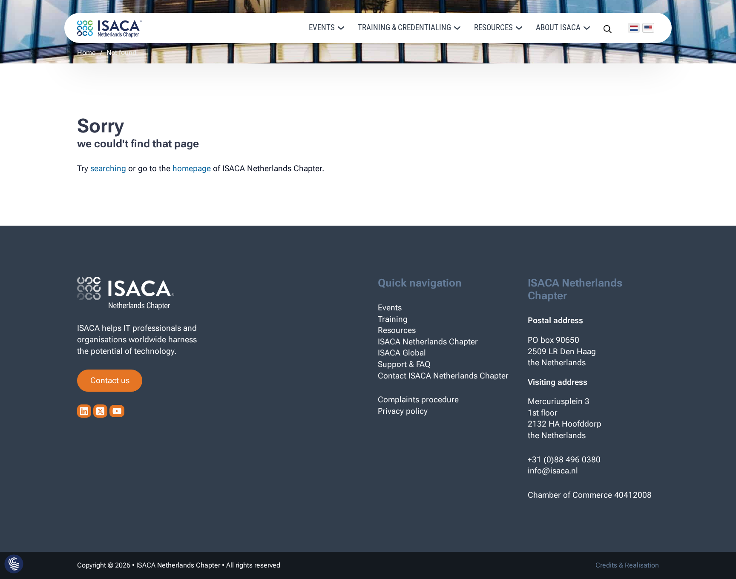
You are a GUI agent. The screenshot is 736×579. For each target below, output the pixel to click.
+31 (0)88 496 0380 (564, 459)
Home (86, 53)
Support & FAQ (404, 364)
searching (108, 168)
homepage (191, 168)
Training (393, 319)
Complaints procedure (418, 399)
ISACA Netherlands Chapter (428, 342)
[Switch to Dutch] (634, 28)
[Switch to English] (648, 28)
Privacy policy (403, 411)
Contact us (109, 380)
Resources (397, 330)
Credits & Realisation (627, 565)
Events (390, 307)
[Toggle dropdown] (341, 28)
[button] (14, 564)
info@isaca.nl (553, 471)
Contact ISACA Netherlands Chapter (443, 376)
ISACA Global (402, 353)
